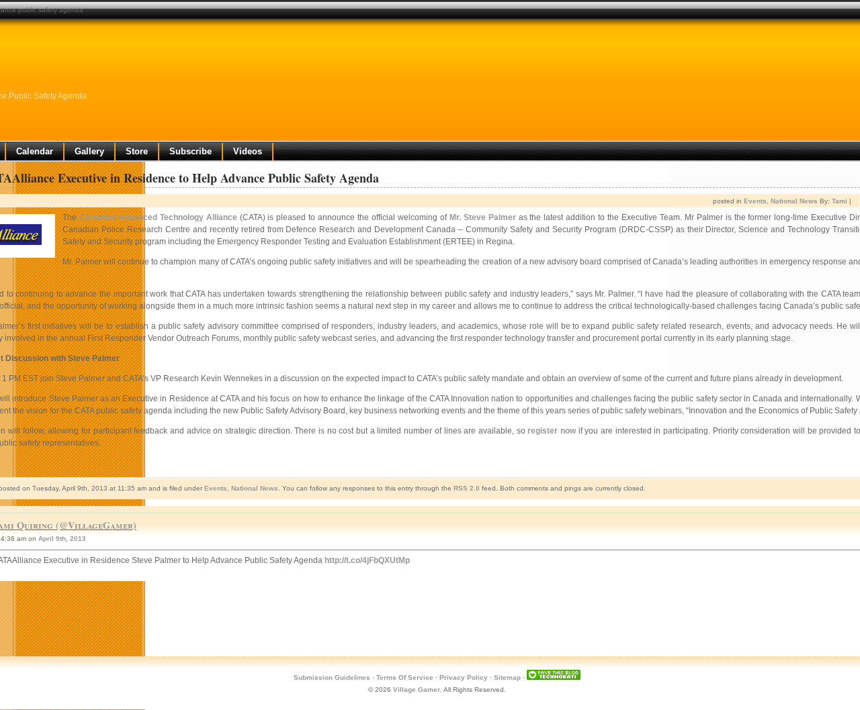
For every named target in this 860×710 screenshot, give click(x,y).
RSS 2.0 (467, 488)
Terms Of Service (404, 677)
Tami (839, 201)
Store (137, 151)
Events (755, 201)
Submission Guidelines (332, 677)
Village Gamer (416, 689)
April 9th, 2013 (62, 538)
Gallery (89, 151)
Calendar (34, 151)
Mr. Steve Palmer (482, 217)
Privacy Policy (463, 677)
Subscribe (190, 151)
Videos (247, 151)
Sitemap (507, 677)
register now (551, 431)
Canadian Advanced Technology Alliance (158, 217)
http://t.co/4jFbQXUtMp (367, 560)
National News (794, 201)
